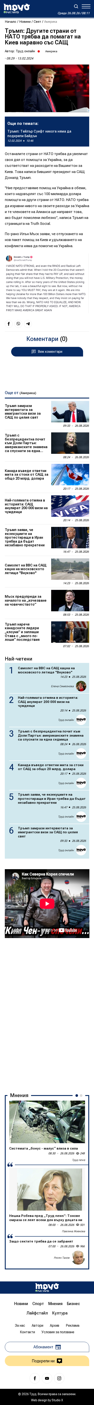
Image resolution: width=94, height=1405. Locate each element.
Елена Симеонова (62, 686)
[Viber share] (18, 324)
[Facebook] (35, 1378)
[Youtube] (47, 1378)
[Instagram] (59, 1378)
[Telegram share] (28, 324)
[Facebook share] (9, 324)
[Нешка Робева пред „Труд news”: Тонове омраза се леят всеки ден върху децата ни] (47, 1189)
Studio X (57, 1400)
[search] (76, 6)
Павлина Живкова (73, 1231)
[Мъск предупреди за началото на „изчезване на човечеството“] (70, 600)
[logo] (16, 8)
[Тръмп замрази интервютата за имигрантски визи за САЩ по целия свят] (70, 411)
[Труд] (47, 1287)
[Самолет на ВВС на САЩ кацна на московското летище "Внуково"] (70, 569)
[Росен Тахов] (78, 1258)
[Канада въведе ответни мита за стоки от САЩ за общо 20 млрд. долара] (70, 474)
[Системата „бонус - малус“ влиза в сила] (47, 1122)
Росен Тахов (62, 1257)
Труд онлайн (25, 51)
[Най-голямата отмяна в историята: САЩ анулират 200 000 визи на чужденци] (70, 506)
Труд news (78, 1160)
